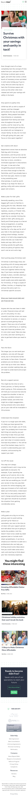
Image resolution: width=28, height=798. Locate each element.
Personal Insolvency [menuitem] (14, 746)
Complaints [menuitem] (14, 767)
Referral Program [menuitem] (14, 761)
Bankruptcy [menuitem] (14, 749)
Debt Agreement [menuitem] (14, 739)
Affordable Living (7, 643)
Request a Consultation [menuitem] (14, 759)
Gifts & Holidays (6, 583)
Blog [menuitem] (14, 776)
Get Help (14, 692)
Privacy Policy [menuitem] (14, 764)
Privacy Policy (14, 794)
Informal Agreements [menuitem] (14, 744)
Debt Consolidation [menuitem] (14, 741)
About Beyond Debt (14, 687)
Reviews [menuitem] (14, 773)
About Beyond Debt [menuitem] (14, 756)
